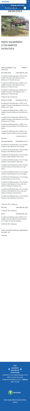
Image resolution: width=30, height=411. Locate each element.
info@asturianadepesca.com (11, 379)
